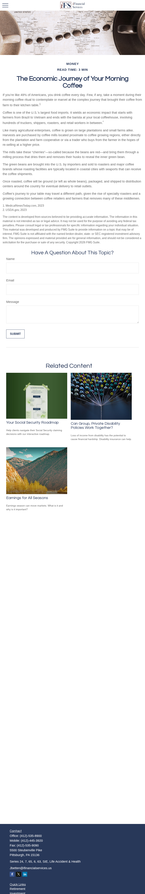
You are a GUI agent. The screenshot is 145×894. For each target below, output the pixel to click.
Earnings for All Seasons (27, 498)
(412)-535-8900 (31, 836)
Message (12, 302)
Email (10, 280)
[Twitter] (18, 874)
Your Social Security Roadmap (32, 422)
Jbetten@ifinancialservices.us (31, 868)
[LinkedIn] (24, 874)
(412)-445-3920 (32, 840)
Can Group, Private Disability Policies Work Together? (95, 426)
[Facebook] (12, 874)
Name (10, 259)
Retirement (17, 889)
